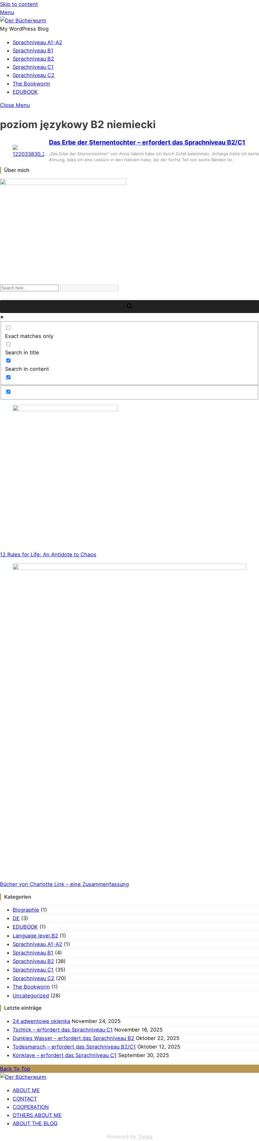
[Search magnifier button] (129, 306)
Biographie (26, 910)
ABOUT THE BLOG (35, 1123)
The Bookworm (31, 83)
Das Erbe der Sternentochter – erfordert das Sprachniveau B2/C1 (147, 142)
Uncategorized (31, 995)
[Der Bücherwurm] (23, 20)
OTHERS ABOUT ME (37, 1115)
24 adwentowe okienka (41, 1021)
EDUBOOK (25, 92)
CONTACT (25, 1099)
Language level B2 (35, 935)
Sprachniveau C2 (33, 75)
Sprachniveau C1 (33, 67)
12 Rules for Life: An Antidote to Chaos (48, 554)
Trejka (145, 1136)
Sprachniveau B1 (33, 50)
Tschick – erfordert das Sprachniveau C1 (63, 1029)
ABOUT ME (26, 1090)
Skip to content (19, 4)
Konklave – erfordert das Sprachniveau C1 (65, 1055)
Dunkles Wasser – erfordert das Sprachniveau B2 (73, 1038)
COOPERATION (31, 1107)
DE (16, 918)
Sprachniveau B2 (33, 59)
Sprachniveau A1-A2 (37, 42)
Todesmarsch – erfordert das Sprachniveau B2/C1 (74, 1046)
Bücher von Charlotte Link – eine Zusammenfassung (64, 884)
